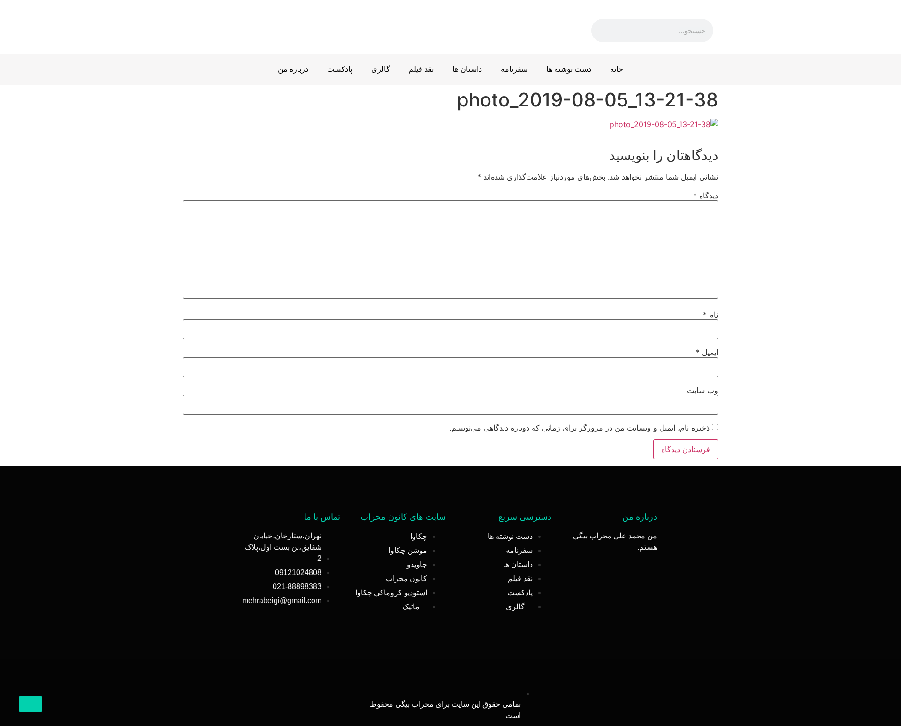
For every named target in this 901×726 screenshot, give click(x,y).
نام (710, 314)
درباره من (293, 69)
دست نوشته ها (568, 69)
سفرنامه (514, 69)
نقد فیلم (421, 69)
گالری (380, 69)
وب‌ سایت (702, 390)
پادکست (339, 69)
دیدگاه (705, 195)
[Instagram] (272, 26)
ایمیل (707, 352)
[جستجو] (603, 30)
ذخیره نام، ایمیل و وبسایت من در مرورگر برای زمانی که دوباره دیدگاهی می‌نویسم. (580, 427)
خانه (616, 69)
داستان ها (467, 69)
